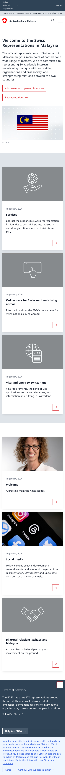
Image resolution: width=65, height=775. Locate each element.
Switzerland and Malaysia (23, 21)
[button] (60, 684)
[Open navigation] (60, 21)
